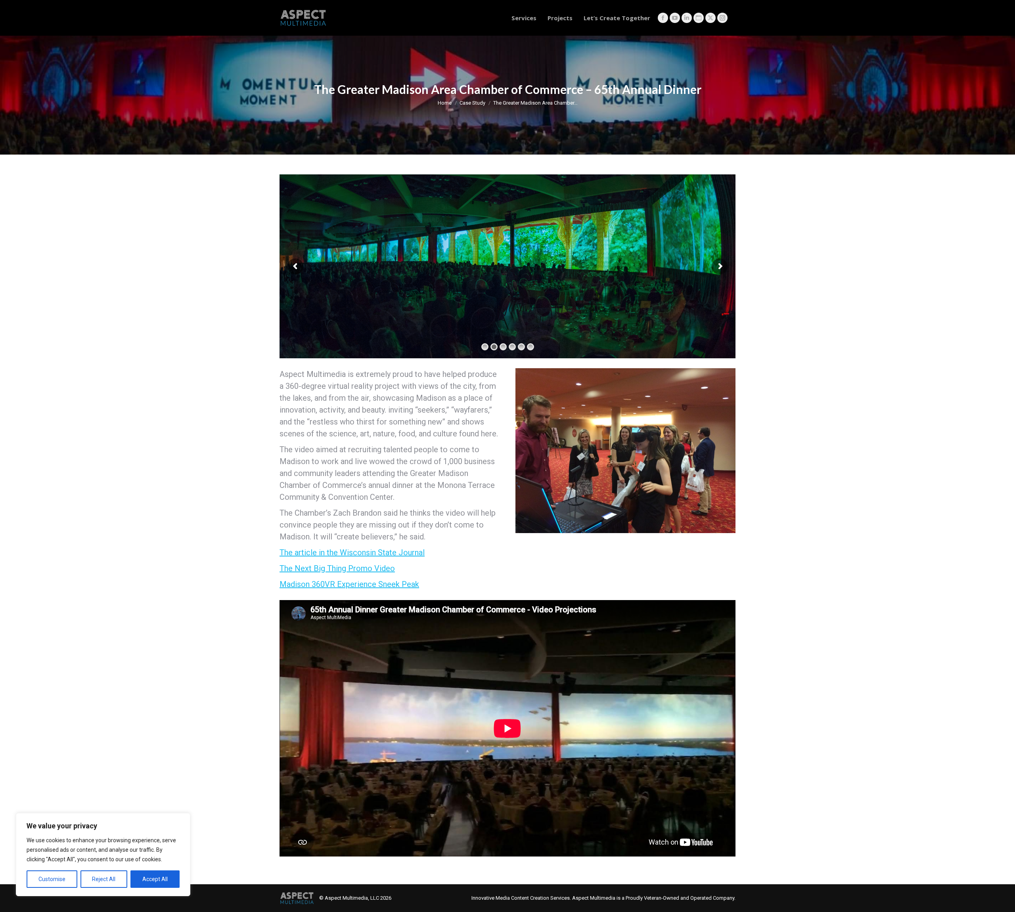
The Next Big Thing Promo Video (337, 568)
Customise (51, 879)
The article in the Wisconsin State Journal (352, 552)
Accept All (155, 879)
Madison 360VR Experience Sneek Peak (349, 584)
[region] (103, 854)
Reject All (103, 879)
